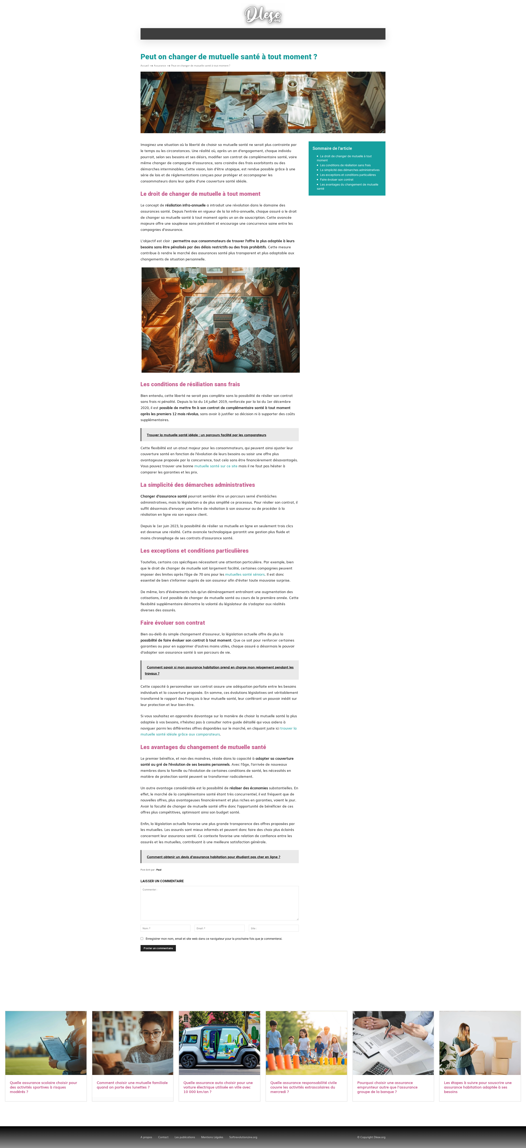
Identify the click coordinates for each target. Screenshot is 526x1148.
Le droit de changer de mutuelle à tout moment (344, 158)
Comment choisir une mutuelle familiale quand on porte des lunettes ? (132, 1085)
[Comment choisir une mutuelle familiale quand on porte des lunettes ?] (132, 1043)
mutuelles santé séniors (245, 574)
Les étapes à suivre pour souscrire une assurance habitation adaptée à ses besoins (478, 1087)
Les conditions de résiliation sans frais (345, 165)
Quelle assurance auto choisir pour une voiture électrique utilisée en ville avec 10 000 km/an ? (218, 1087)
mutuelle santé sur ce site (216, 465)
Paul (158, 869)
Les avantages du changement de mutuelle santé (347, 186)
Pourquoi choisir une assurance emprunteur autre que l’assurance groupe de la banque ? (387, 1087)
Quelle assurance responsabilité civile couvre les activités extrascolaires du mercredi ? (303, 1087)
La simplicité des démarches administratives (350, 170)
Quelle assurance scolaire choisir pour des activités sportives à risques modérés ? (43, 1087)
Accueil (145, 65)
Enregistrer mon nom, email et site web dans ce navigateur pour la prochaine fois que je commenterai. (214, 938)
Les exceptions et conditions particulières (348, 174)
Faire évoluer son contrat (336, 179)
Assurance (160, 65)
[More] (405, 209)
